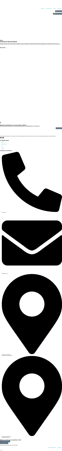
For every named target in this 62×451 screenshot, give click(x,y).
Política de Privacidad (51, 447)
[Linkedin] (3, 138)
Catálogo (42, 8)
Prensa (54, 8)
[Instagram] (1, 138)
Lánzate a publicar (49, 8)
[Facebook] (0, 138)
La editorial (59, 8)
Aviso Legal (59, 447)
